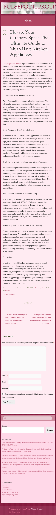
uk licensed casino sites (10, 492)
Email (4, 382)
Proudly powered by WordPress (19, 509)
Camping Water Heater (12, 64)
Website (5, 388)
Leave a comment (9, 294)
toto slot (4, 485)
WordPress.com (14, 512)
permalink (8, 290)
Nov (4, 32)
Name (5, 376)
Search (4, 426)
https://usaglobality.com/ (10, 495)
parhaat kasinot (7, 490)
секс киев (5, 487)
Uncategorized (40, 288)
